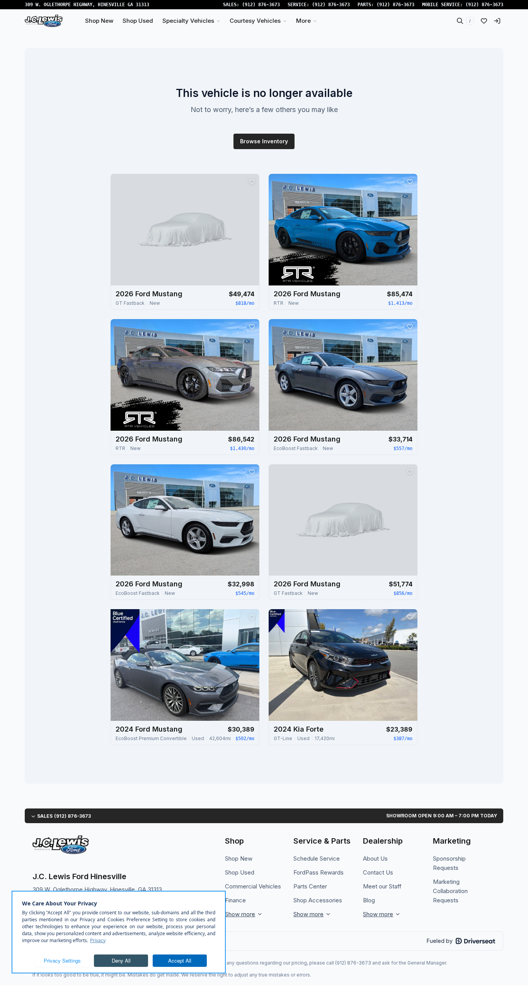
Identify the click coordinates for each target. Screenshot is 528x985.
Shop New (238, 858)
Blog (369, 900)
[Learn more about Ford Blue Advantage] (125, 631)
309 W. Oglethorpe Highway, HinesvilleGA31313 (87, 4)
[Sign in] (497, 21)
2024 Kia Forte (299, 729)
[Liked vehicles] (484, 21)
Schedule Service (316, 858)
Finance (235, 900)
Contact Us (378, 872)
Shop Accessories (317, 900)
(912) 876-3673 (261, 4)
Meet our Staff (382, 886)
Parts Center (310, 886)
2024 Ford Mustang (149, 729)
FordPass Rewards (318, 872)
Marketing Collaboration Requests (450, 891)
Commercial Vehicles (253, 886)
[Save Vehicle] (252, 181)
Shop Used (239, 872)
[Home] (44, 21)
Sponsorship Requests (449, 863)
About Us (375, 858)
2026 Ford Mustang (149, 294)
